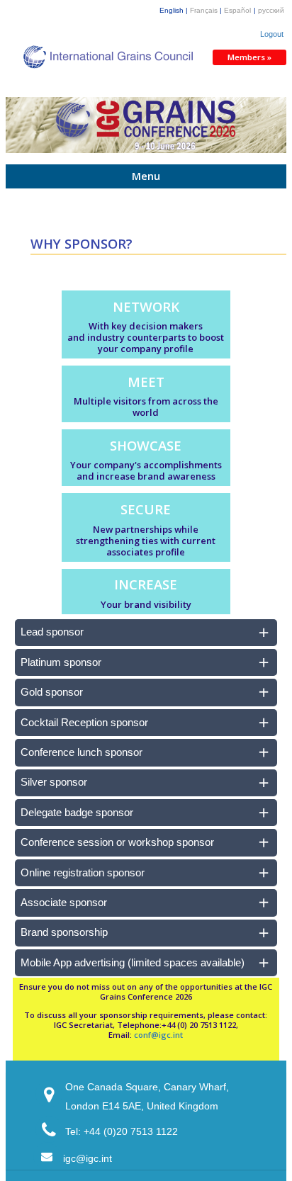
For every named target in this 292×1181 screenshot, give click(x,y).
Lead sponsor (52, 632)
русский (271, 10)
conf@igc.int (158, 1034)
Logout (271, 34)
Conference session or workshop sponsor (117, 842)
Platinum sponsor (61, 662)
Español (237, 10)
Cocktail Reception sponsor (84, 722)
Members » (249, 57)
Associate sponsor (64, 902)
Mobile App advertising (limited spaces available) (133, 962)
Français (204, 10)
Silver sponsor (54, 782)
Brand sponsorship (64, 932)
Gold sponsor (52, 692)
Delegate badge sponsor (77, 812)
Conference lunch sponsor (81, 752)
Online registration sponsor (83, 872)
